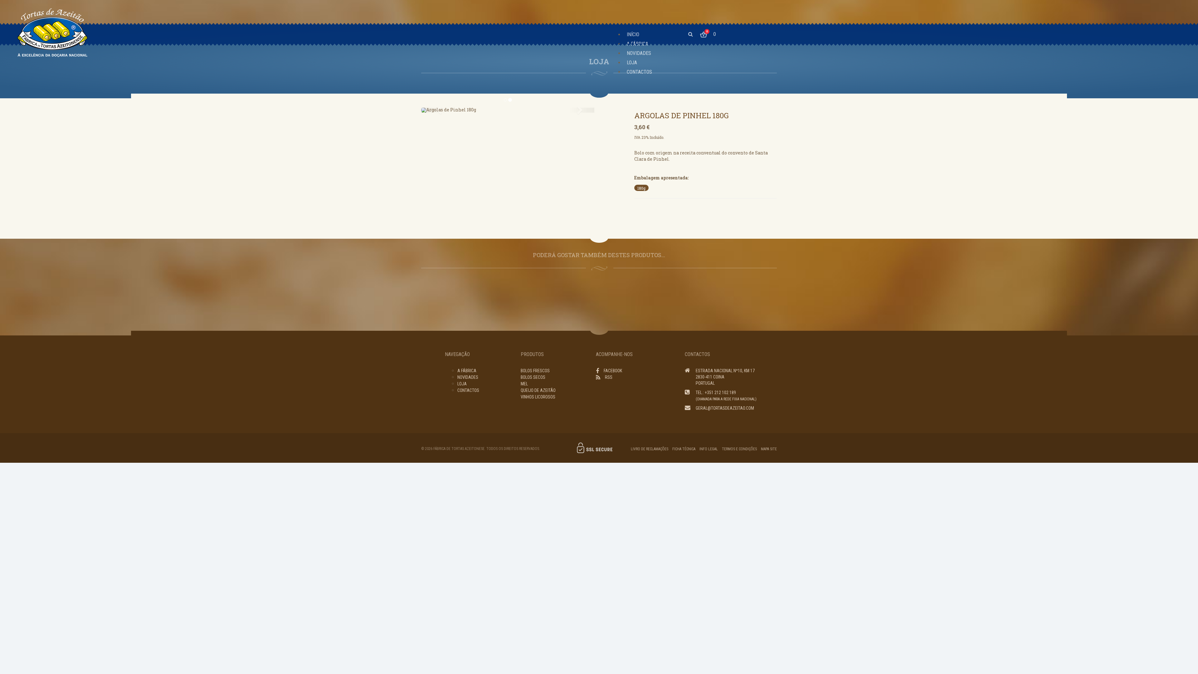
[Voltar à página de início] (52, 33)
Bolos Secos (533, 377)
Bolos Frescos (535, 370)
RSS (608, 377)
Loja (462, 383)
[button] (434, 110)
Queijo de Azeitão (538, 390)
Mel (524, 383)
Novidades (467, 377)
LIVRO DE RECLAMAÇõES (649, 449)
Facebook (613, 370)
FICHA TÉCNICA (683, 449)
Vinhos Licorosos (538, 396)
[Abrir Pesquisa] (690, 34)
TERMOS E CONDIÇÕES (739, 449)
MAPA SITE (769, 449)
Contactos (468, 390)
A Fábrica (466, 370)
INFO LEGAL (708, 449)
